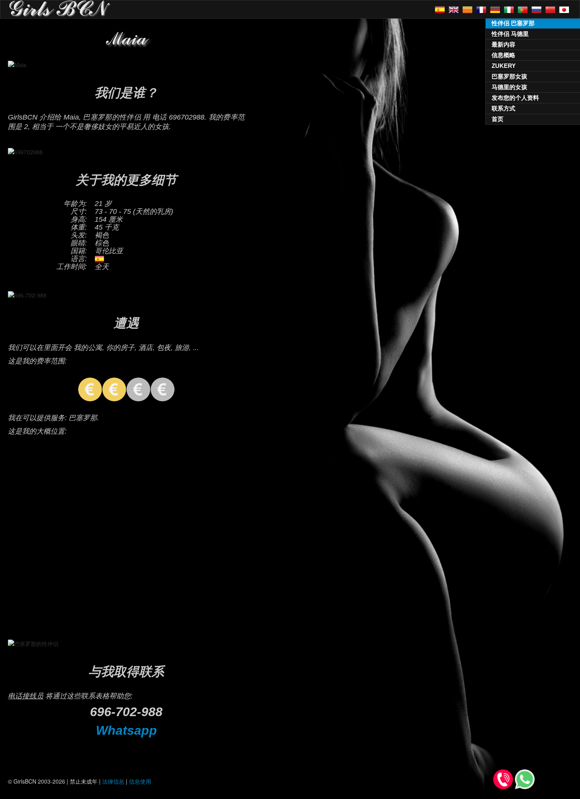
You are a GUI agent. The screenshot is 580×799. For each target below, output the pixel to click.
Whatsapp (126, 730)
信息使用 (140, 781)
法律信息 (113, 781)
